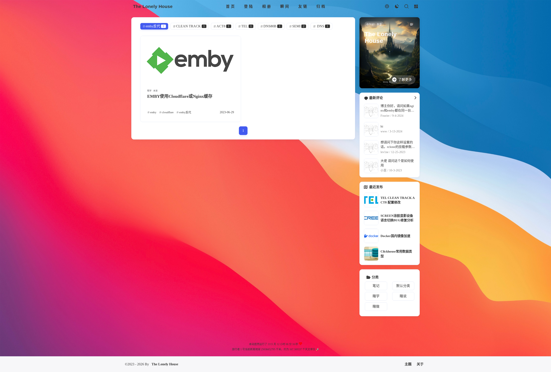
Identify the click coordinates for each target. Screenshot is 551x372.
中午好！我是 (374, 24)
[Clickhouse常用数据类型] (371, 253)
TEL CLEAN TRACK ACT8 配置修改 (398, 200)
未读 (155, 91)
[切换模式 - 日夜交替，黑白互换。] (396, 6)
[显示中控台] (416, 6)
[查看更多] (415, 98)
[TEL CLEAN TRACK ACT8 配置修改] (371, 200)
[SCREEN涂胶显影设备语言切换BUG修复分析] (371, 218)
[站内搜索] (406, 6)
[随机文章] (387, 6)
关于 (420, 364)
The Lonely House (165, 364)
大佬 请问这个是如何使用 (397, 163)
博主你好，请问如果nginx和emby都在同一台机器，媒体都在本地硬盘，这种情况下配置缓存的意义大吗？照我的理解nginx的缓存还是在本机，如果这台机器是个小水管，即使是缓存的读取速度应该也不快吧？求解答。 (397, 108)
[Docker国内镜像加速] (371, 236)
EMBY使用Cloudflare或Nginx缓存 (179, 96)
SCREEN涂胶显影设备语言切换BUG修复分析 (397, 218)
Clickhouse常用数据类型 (396, 254)
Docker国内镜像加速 (395, 236)
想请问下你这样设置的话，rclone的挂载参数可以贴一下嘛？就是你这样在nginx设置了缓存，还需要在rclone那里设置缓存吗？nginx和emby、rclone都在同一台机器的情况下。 (398, 144)
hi (382, 126)
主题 (408, 364)
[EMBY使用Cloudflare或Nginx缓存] (190, 60)
